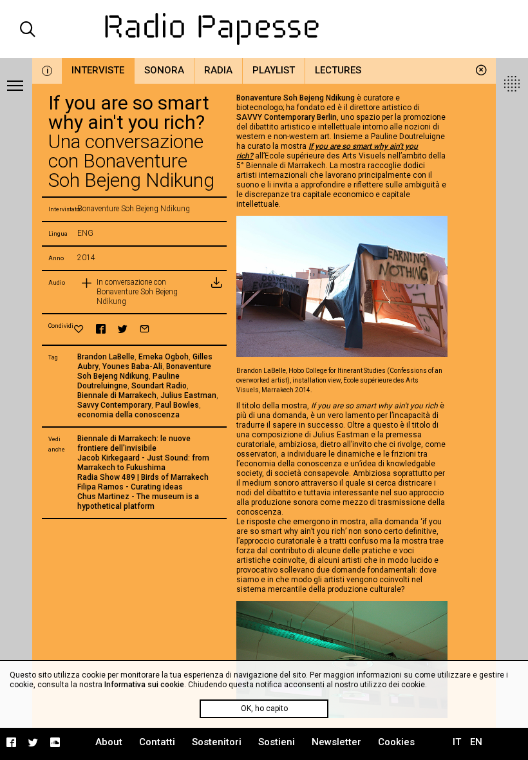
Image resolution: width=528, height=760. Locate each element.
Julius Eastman (188, 395)
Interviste (97, 70)
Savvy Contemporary (114, 405)
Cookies (396, 742)
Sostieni (276, 742)
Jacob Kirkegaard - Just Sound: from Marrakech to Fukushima (143, 462)
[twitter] (122, 329)
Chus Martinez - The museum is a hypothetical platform (138, 501)
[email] (144, 329)
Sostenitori (216, 742)
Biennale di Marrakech (116, 395)
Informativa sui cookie (144, 684)
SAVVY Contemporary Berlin (286, 117)
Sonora (164, 70)
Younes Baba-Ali (132, 366)
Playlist (273, 70)
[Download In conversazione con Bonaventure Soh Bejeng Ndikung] (216, 292)
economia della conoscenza (128, 414)
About (108, 742)
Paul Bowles (177, 405)
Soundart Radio (159, 385)
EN (476, 742)
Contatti (157, 742)
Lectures (338, 70)
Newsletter (336, 742)
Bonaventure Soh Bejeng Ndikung (144, 371)
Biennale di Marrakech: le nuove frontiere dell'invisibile (134, 443)
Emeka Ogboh (163, 356)
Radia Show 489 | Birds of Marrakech (143, 477)
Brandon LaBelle (106, 356)
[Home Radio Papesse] (264, 29)
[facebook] (101, 329)
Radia (218, 70)
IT (457, 742)
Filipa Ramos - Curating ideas (130, 486)
